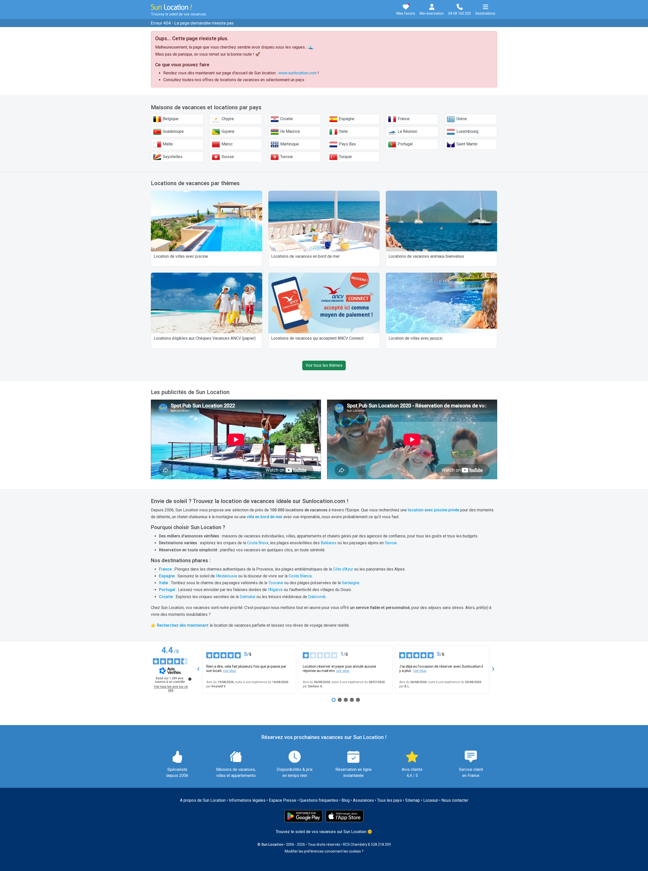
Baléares (328, 542)
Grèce (461, 118)
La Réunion (407, 131)
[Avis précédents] (198, 669)
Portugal (405, 144)
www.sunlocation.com (297, 73)
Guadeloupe (173, 131)
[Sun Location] (171, 6)
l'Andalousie (226, 576)
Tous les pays (389, 800)
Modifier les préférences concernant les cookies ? (324, 851)
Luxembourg (466, 131)
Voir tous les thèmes (324, 365)
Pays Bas (347, 144)
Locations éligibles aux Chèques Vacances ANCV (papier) (205, 338)
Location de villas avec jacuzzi (415, 338)
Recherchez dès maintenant (183, 625)
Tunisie (286, 156)
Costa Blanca (300, 576)
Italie (343, 131)
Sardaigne (350, 582)
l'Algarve (275, 589)
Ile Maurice (289, 131)
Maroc (226, 144)
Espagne (346, 118)
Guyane (227, 131)
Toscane (275, 582)
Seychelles (172, 156)
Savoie (391, 542)
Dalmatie (247, 596)
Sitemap (412, 800)
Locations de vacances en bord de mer (305, 256)
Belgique (170, 118)
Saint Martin (466, 144)
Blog (345, 800)
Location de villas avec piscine (181, 256)
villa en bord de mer (264, 516)
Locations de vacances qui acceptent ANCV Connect (317, 338)
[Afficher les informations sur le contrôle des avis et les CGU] (190, 679)
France (403, 118)
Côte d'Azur (343, 569)
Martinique (289, 144)
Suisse (227, 156)
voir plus (229, 671)
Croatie (286, 118)
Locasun (430, 800)
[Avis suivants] (493, 669)
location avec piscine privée (433, 510)
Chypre (227, 118)
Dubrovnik (317, 596)
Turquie (345, 156)
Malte (167, 144)
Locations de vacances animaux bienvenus (426, 256)
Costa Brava (257, 542)
